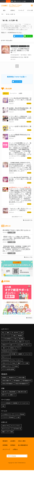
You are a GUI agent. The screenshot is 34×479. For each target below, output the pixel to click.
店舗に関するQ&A (22, 391)
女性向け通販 (21, 377)
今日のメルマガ (6, 363)
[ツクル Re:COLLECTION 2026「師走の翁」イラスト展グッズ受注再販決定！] (5, 179)
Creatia (16, 366)
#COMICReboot (12, 32)
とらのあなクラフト (7, 414)
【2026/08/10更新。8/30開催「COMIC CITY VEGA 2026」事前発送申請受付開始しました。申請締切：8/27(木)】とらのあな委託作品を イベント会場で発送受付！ (17, 248)
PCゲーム (28, 344)
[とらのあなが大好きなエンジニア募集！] (17, 313)
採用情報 (5, 445)
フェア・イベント (6, 335)
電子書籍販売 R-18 (26, 380)
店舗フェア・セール (23, 341)
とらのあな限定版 (6, 338)
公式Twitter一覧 (17, 428)
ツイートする (19, 36)
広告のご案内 (21, 441)
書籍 (8, 332)
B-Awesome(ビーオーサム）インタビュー (12, 360)
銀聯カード (12, 394)
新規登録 (15, 403)
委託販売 (5, 441)
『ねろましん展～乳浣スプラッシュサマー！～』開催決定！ (20, 209)
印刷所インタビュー (7, 366)
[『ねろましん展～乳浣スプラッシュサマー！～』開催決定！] (5, 210)
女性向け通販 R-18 (6, 380)
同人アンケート (6, 357)
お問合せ (15, 449)
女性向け (12, 10)
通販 (12, 1)
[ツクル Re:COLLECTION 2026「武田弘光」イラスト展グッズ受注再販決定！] (5, 100)
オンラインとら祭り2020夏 (8, 354)
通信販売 (20, 335)
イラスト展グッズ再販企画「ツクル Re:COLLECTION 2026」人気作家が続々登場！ (20, 118)
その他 (14, 338)
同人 (3, 332)
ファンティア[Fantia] (19, 414)
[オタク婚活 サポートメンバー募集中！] (17, 298)
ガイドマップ (6, 449)
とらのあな (3, 1)
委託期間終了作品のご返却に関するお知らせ (17, 230)
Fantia (13, 363)
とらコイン (19, 1)
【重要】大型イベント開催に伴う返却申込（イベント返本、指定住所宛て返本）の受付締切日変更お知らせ (17, 238)
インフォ (8, 1)
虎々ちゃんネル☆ (6, 428)
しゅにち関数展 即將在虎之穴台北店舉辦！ (19, 135)
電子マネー (4, 394)
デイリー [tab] (5, 93)
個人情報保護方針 (23, 445)
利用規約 (12, 445)
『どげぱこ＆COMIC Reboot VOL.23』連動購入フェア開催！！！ (20, 50)
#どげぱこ (19, 32)
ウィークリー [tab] (13, 93)
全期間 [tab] (20, 93)
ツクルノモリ (28, 354)
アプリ (18, 348)
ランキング (21, 10)
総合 (4, 10)
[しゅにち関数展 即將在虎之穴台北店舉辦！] (5, 137)
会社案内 (12, 441)
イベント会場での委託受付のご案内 (20, 127)
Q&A (3, 406)
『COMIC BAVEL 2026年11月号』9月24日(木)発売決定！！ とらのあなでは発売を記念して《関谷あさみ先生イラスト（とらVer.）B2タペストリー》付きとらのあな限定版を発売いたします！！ (20, 167)
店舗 (15, 1)
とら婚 (23, 1)
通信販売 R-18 (12, 377)
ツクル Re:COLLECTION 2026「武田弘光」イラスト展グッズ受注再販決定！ (20, 99)
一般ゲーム (4, 348)
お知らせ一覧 (5, 425)
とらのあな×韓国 (19, 344)
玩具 (22, 332)
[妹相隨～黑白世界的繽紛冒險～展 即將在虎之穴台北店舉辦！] (5, 110)
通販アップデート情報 (23, 363)
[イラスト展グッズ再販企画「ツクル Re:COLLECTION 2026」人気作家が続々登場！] (5, 118)
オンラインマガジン (16, 425)
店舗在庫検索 (12, 391)
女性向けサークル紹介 (7, 344)
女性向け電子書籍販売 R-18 (21, 383)
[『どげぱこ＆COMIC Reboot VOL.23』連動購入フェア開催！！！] (5, 49)
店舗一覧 (4, 391)
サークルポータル (24, 403)
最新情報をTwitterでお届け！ (17, 77)
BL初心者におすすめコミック (9, 351)
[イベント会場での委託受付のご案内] (5, 128)
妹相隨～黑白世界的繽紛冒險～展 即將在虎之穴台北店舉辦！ (20, 109)
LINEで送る (29, 36)
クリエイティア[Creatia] (8, 417)
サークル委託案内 (6, 403)
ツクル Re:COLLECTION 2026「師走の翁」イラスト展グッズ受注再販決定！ (20, 179)
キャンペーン (5, 341)
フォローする (18, 81)
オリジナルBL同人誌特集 (8, 369)
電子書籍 (21, 338)
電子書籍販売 (17, 380)
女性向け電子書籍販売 (7, 383)
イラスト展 (13, 341)
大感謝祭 (20, 354)
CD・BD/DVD (15, 332)
